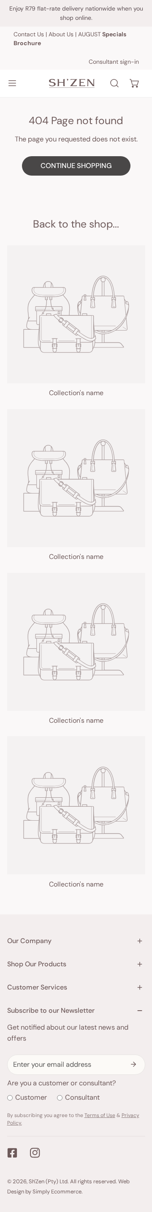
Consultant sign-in (114, 61)
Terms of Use (99, 1115)
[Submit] (133, 1064)
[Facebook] (12, 1152)
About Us (61, 34)
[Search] (114, 83)
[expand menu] (12, 83)
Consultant (82, 1097)
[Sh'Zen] (72, 83)
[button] (135, 83)
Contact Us (29, 34)
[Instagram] (35, 1152)
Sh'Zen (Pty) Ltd (48, 1181)
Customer (31, 1097)
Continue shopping (76, 165)
